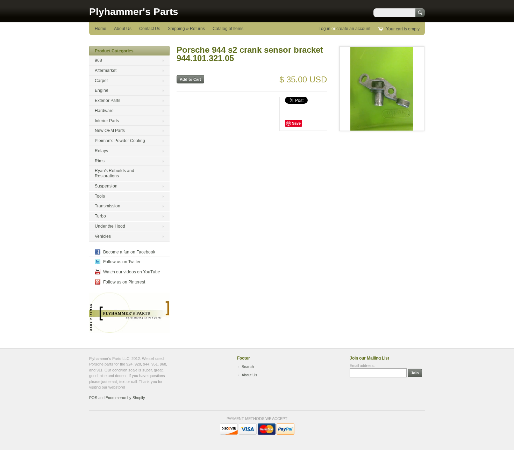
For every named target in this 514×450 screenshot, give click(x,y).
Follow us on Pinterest (124, 282)
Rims (100, 160)
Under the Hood (110, 226)
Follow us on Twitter (122, 261)
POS (93, 398)
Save (296, 123)
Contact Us (149, 28)
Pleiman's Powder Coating (120, 140)
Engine (101, 90)
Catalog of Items (228, 28)
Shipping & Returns (186, 28)
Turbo (100, 216)
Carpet (101, 80)
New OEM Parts (110, 130)
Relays (101, 150)
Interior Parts (107, 120)
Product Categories (114, 51)
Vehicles (103, 236)
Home (100, 28)
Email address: (362, 365)
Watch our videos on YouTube (131, 272)
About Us (122, 28)
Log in (324, 28)
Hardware (104, 110)
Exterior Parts (107, 100)
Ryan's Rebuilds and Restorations (114, 173)
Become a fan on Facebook (129, 252)
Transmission (107, 206)
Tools (100, 196)
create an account (353, 28)
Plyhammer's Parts (133, 11)
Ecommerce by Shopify (125, 398)
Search (248, 366)
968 (98, 60)
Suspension (106, 186)
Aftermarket (105, 70)
